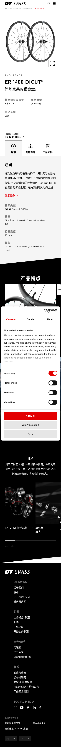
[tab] (13, 148)
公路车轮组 (17, 8)
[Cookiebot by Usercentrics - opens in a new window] (43, 311)
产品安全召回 (21, 691)
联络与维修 (20, 672)
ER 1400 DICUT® (40, 8)
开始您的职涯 (21, 631)
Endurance (27, 8)
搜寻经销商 (20, 677)
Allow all (30, 415)
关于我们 (19, 587)
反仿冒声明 (20, 601)
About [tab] (50, 319)
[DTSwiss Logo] (15, 3)
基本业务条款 (39, 723)
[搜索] (49, 3)
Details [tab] (30, 319)
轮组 (11, 8)
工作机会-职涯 (22, 617)
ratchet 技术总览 (16, 527)
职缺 (16, 622)
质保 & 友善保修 (23, 682)
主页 (6, 8)
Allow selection (30, 425)
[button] (12, 546)
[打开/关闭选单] (54, 3)
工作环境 (19, 626)
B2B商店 (18, 652)
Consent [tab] (11, 319)
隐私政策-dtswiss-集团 (16, 728)
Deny (30, 434)
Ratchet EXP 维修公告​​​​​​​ (26, 686)
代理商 (17, 647)
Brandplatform (22, 656)
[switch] (52, 382)
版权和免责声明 (12, 723)
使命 (16, 592)
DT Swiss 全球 (22, 597)
